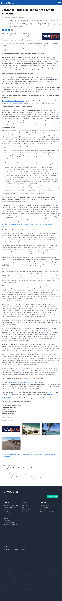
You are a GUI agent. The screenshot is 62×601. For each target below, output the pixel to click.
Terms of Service (8, 549)
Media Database (8, 511)
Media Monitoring (8, 516)
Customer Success (9, 522)
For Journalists (44, 507)
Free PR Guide (52, 496)
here (40, 95)
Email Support (7, 533)
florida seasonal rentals (14, 454)
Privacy (17, 549)
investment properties (27, 454)
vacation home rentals (50, 454)
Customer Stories (26, 509)
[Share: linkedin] (8, 30)
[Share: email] (11, 30)
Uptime (23, 549)
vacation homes (6, 456)
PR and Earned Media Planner (48, 511)
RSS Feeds (43, 514)
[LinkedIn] (9, 546)
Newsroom (43, 509)
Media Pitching (8, 514)
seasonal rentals (38, 454)
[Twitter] (6, 546)
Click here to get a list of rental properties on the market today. (22, 382)
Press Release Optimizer (10, 524)
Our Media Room (26, 511)
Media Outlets (44, 516)
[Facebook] (4, 546)
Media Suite (7, 509)
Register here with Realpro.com (13, 101)
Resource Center (44, 505)
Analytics (6, 518)
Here (52, 103)
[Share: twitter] (5, 30)
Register (49, 394)
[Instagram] (11, 546)
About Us (24, 505)
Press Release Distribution (11, 505)
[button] (59, 2)
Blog (23, 507)
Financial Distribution (9, 507)
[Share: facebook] (3, 30)
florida (4, 454)
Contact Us (7, 530)
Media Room (7, 520)
